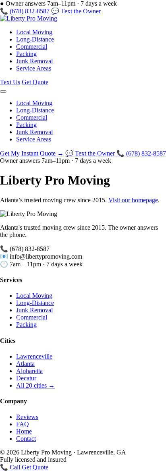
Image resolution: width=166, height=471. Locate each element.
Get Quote (35, 82)
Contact (26, 438)
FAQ (22, 424)
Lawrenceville (34, 356)
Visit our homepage (133, 200)
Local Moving (34, 32)
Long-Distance (35, 39)
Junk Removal (34, 61)
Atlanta (25, 363)
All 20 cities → (35, 385)
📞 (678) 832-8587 (25, 11)
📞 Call (10, 467)
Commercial (31, 46)
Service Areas (33, 68)
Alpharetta (29, 370)
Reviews (27, 416)
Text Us (10, 82)
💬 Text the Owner (76, 11)
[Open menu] (3, 91)
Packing (26, 53)
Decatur (26, 378)
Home (24, 431)
